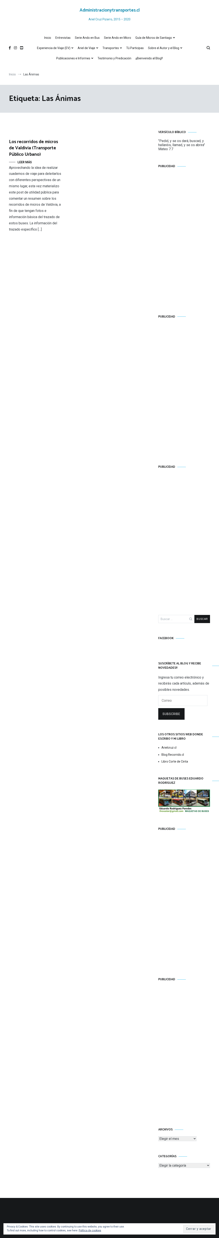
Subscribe (171, 714)
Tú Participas (135, 48)
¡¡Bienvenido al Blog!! (149, 58)
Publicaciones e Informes (73, 58)
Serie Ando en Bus (87, 37)
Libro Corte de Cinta (174, 761)
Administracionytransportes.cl (110, 10)
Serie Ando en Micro (117, 37)
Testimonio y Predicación (114, 58)
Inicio (47, 37)
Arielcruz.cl (168, 747)
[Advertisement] (184, 237)
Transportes (110, 48)
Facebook (166, 638)
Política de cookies (90, 1230)
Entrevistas (63, 37)
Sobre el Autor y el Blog (163, 48)
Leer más (25, 162)
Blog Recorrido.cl (172, 754)
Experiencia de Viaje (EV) (53, 48)
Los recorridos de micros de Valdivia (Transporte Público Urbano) (33, 148)
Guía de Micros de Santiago (153, 37)
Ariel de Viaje (86, 48)
